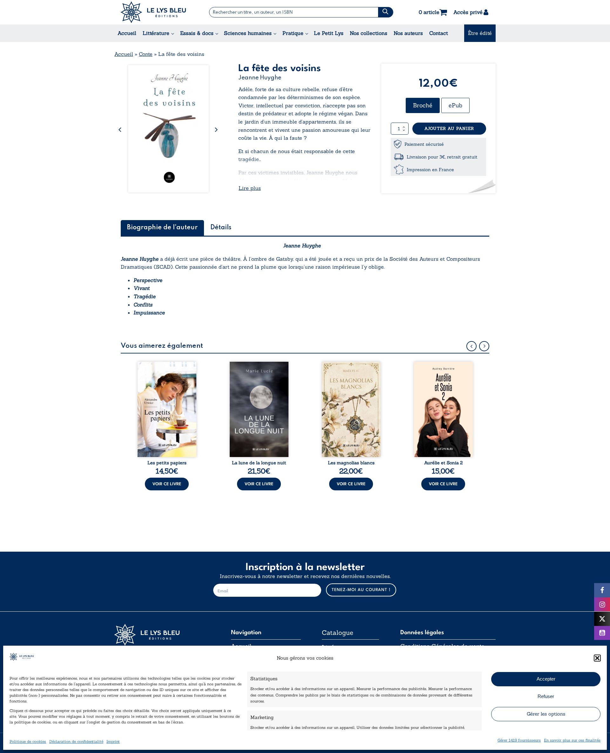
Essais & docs (197, 33)
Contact (438, 33)
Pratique (292, 33)
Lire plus (250, 188)
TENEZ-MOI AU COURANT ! (361, 590)
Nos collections (368, 33)
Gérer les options (546, 714)
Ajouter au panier (449, 128)
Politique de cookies (28, 741)
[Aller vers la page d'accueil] (162, 634)
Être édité (480, 33)
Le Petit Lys (328, 33)
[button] (597, 658)
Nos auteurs (408, 33)
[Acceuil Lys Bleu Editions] (153, 12)
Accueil (127, 33)
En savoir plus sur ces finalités (572, 739)
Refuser (546, 696)
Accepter (546, 679)
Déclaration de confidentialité (76, 741)
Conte (145, 54)
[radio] (423, 105)
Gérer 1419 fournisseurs (519, 739)
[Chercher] (385, 12)
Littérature (156, 33)
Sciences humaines (248, 33)
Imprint (113, 741)
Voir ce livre (166, 484)
